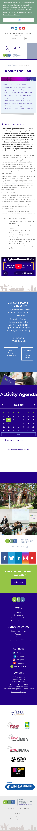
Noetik (22, 817)
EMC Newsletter (20, 666)
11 (23, 420)
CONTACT (18, 35)
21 (4, 427)
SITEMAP (28, 33)
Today (18, 434)
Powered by (14, 819)
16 (13, 423)
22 (8, 427)
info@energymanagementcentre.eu (21, 689)
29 (8, 430)
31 (4, 416)
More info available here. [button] (11, 15)
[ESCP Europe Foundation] (17, 714)
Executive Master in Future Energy (27, 354)
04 (23, 416)
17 (18, 423)
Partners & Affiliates (18, 621)
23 (13, 427)
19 (28, 423)
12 (28, 420)
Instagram (20, 660)
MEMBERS (8, 33)
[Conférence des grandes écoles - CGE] (18, 762)
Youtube (20, 663)
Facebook (20, 653)
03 (18, 416)
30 (13, 430)
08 (9, 420)
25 (23, 427)
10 (18, 420)
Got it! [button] (18, 20)
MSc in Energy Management (11, 353)
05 (28, 416)
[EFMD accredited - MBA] (18, 740)
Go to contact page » (18, 692)
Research (18, 634)
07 (4, 420)
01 (8, 416)
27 (33, 427)
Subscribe (18, 582)
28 (4, 430)
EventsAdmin (22, 819)
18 (23, 423)
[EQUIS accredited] (13, 728)
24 (18, 427)
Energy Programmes (18, 631)
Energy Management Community (18, 640)
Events (18, 637)
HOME (10, 65)
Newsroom (18, 615)
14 (4, 423)
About (18, 612)
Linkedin (20, 656)
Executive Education (18, 618)
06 (33, 416)
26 (28, 427)
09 (13, 420)
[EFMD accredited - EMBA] (18, 751)
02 (13, 416)
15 (8, 423)
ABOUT (15, 65)
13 (33, 420)
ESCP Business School (15, 183)
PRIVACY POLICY (18, 33)
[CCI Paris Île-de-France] (20, 788)
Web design (16, 817)
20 (33, 423)
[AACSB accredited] (27, 728)
